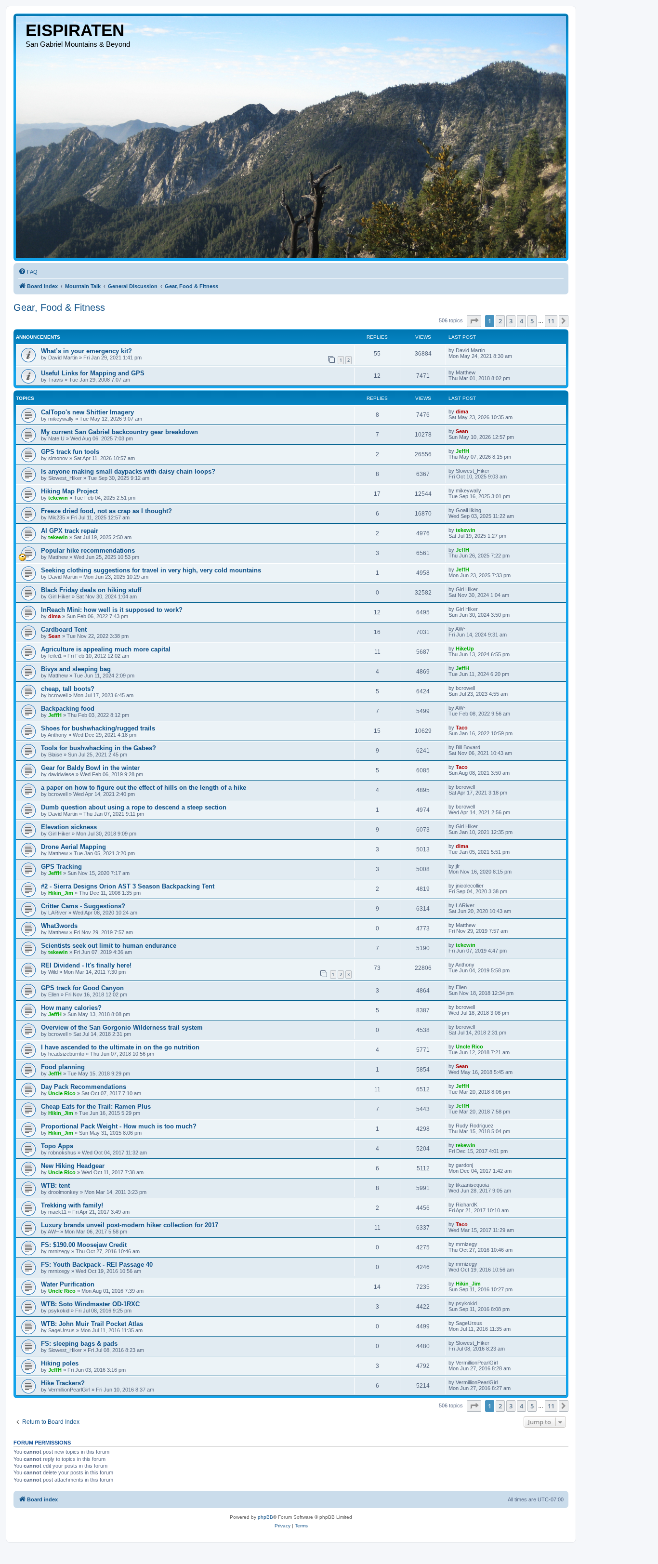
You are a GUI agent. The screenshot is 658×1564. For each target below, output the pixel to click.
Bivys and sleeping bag (76, 669)
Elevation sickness (69, 827)
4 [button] (521, 321)
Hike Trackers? (63, 1383)
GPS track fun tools (70, 451)
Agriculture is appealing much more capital (106, 649)
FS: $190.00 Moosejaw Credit (84, 1244)
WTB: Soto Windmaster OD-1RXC (90, 1304)
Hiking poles (60, 1363)
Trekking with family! (72, 1205)
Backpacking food (67, 708)
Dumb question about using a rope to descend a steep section (133, 807)
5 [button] (532, 321)
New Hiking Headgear (73, 1165)
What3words (59, 925)
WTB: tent (55, 1185)
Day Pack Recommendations (83, 1086)
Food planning (63, 1067)
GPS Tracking (61, 866)
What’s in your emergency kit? (86, 351)
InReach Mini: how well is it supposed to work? (112, 609)
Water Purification (67, 1284)
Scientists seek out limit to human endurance (108, 945)
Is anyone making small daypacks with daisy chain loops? (128, 471)
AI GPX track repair (69, 530)
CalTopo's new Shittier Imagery (87, 412)
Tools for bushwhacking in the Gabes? (98, 748)
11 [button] (551, 321)
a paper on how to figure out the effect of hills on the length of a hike (143, 787)
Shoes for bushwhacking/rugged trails (98, 728)
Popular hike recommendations (88, 550)
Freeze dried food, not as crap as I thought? (106, 511)
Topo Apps (57, 1146)
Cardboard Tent (64, 629)
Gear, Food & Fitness (59, 307)
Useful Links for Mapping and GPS (93, 373)
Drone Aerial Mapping (73, 846)
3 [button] (511, 321)
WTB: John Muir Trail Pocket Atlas (92, 1323)
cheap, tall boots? (67, 688)
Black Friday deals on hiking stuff (91, 590)
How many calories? (71, 1007)
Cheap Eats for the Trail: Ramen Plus (96, 1106)
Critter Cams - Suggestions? (83, 906)
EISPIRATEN (75, 30)
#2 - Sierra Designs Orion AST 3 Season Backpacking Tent (127, 886)
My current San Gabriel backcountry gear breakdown (119, 432)
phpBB (265, 1517)
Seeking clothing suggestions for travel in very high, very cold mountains (151, 570)
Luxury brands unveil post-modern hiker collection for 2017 (129, 1225)
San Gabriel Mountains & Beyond (78, 44)
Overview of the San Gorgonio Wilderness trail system (122, 1027)
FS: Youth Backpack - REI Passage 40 (97, 1264)
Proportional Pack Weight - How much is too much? (119, 1126)
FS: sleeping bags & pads (79, 1343)
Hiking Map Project (69, 491)
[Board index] (291, 137)
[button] (474, 321)
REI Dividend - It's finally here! (86, 965)
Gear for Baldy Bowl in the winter (90, 767)
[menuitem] (28, 272)
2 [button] (500, 321)
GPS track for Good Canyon (82, 988)
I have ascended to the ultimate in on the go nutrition (120, 1047)
